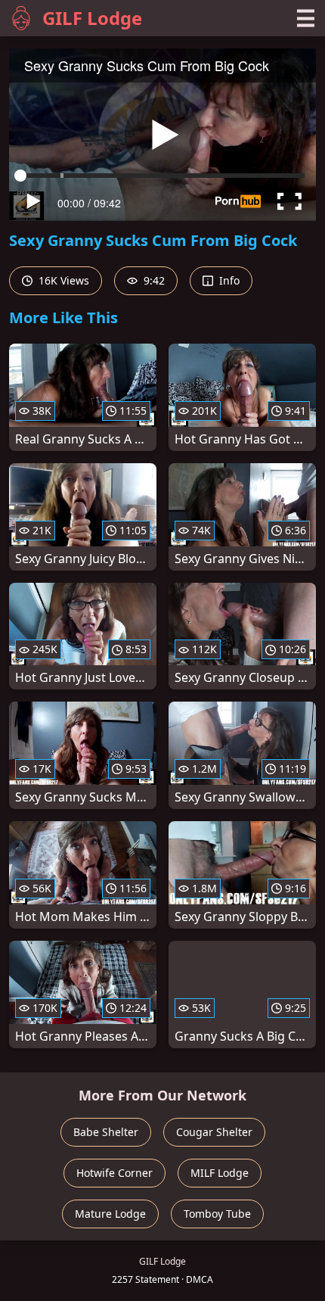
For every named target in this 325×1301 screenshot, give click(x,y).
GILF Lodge (92, 17)
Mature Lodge (110, 1213)
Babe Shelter (105, 1132)
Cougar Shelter (214, 1132)
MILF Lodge (219, 1173)
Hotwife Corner (114, 1173)
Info (228, 280)
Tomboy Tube (217, 1213)
